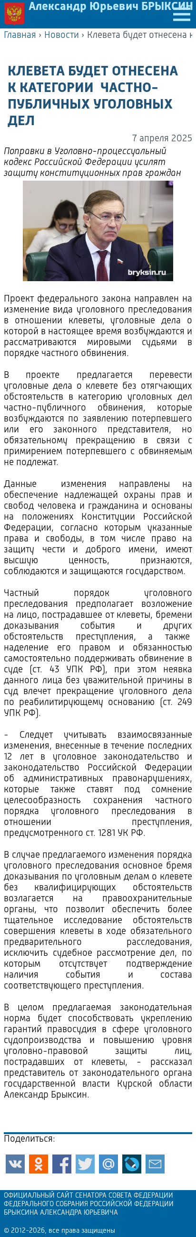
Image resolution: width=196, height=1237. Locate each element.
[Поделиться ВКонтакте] (15, 1164)
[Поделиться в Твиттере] (85, 1164)
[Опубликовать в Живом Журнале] (131, 1164)
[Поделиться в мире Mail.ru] (108, 1164)
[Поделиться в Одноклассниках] (38, 1164)
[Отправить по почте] (155, 1164)
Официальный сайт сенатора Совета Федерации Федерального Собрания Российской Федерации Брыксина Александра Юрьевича (89, 1204)
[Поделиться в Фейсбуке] (61, 1164)
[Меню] (181, 14)
